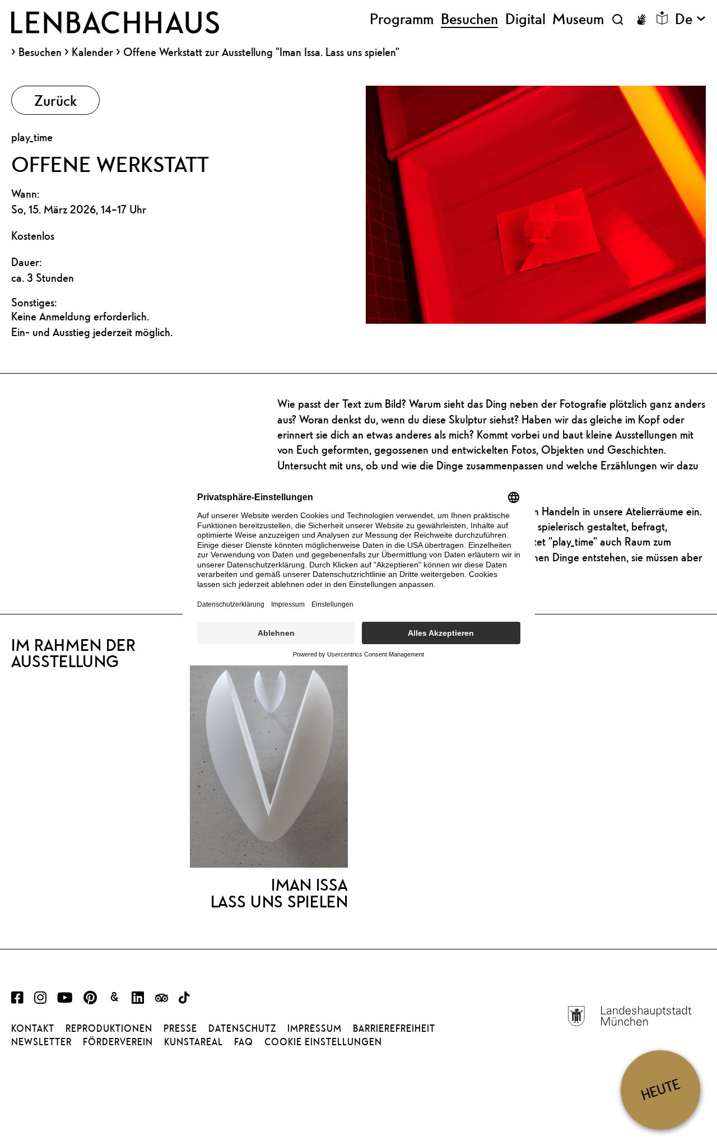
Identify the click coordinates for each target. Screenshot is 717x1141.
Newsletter (41, 1042)
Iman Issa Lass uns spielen (279, 893)
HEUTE (660, 1089)
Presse (180, 1028)
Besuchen (40, 52)
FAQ (243, 1042)
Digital (525, 19)
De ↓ (690, 19)
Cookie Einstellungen (323, 1042)
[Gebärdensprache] (641, 19)
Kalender (92, 51)
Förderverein (118, 1042)
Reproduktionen (109, 1028)
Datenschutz (242, 1028)
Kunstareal (193, 1042)
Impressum (314, 1028)
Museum (578, 19)
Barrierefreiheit (394, 1028)
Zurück (55, 100)
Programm (402, 19)
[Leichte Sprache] (662, 18)
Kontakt (32, 1028)
